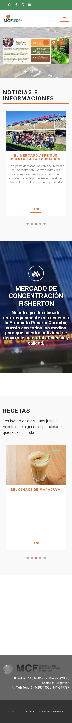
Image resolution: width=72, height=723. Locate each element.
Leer (35, 209)
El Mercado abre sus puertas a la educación (35, 157)
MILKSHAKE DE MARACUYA (35, 490)
